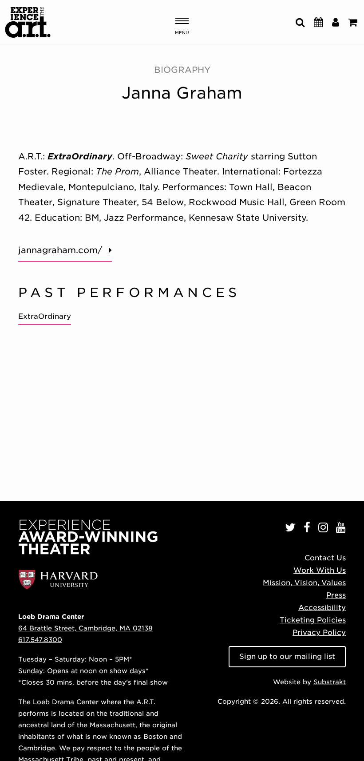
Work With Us (319, 570)
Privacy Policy (319, 632)
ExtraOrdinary (44, 316)
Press (336, 595)
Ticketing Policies (313, 620)
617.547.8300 (40, 639)
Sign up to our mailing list (287, 656)
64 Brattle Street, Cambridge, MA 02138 (85, 628)
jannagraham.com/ (60, 250)
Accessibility (322, 607)
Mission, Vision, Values (304, 583)
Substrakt (329, 682)
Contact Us (325, 558)
